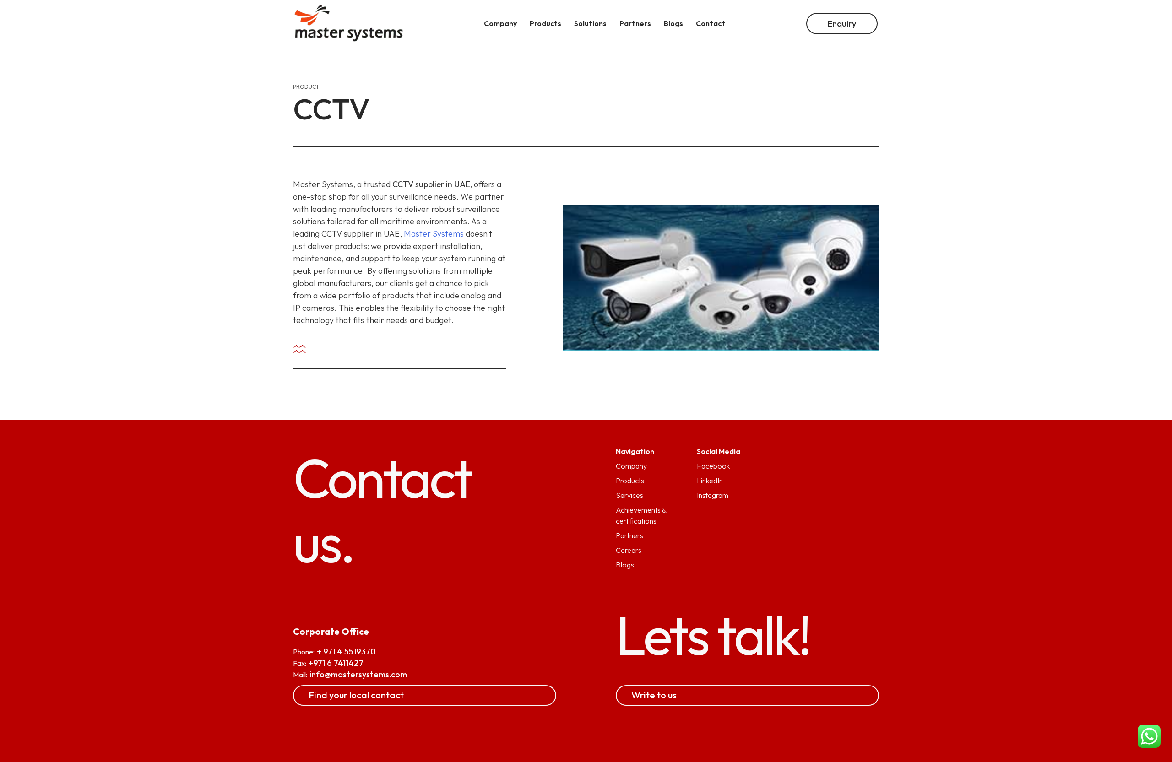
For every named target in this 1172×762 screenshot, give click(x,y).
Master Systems (434, 233)
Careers (628, 550)
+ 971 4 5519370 (346, 651)
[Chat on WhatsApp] (1149, 738)
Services (629, 495)
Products (630, 480)
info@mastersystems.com (358, 674)
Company (631, 465)
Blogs (625, 564)
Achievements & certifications (641, 515)
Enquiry (842, 23)
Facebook (713, 465)
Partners (629, 535)
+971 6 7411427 (336, 663)
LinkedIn (710, 480)
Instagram (712, 495)
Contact (710, 23)
